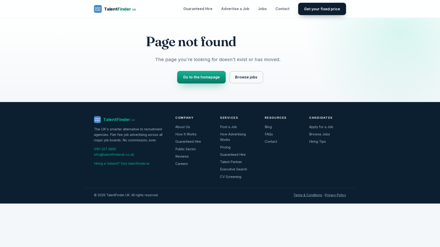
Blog (268, 127)
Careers (181, 164)
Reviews (182, 156)
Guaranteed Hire (197, 9)
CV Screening (230, 177)
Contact (282, 9)
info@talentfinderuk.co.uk (114, 155)
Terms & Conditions (308, 195)
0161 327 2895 (105, 149)
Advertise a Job (235, 9)
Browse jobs (246, 77)
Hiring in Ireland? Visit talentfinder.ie (121, 163)
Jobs (262, 9)
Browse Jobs (319, 134)
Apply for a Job (321, 127)
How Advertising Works (233, 137)
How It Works (186, 134)
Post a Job (228, 127)
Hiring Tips (317, 142)
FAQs (269, 134)
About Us (182, 127)
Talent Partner (231, 162)
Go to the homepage (201, 77)
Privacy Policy (335, 195)
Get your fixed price (322, 9)
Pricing (225, 147)
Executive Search (233, 169)
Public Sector (185, 149)
